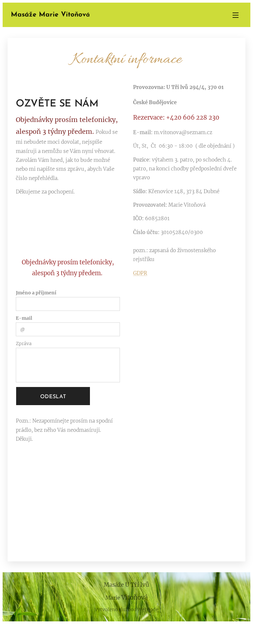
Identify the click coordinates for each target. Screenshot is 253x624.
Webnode (147, 609)
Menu (235, 14)
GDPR (140, 273)
